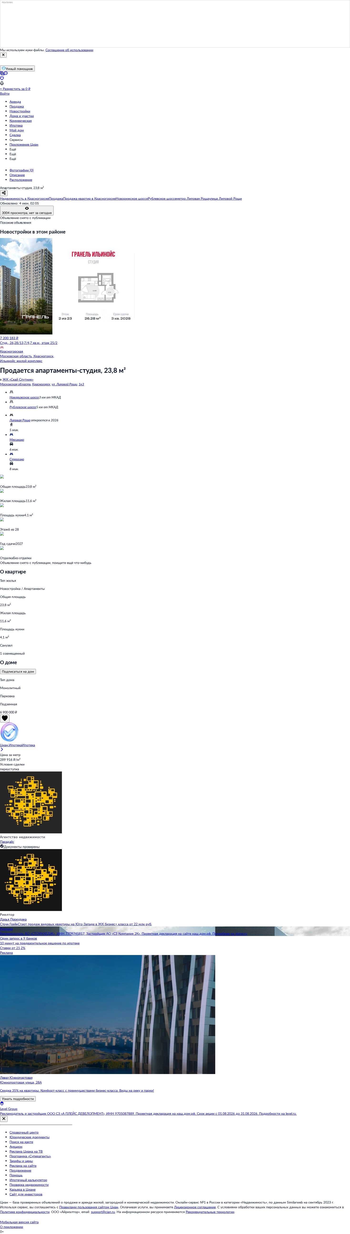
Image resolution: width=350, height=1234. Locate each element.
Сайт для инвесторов (26, 1194)
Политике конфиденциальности (25, 1211)
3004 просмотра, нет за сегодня (27, 212)
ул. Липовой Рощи (64, 384)
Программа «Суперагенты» (30, 1156)
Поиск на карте (21, 1141)
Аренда (15, 101)
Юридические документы (30, 1137)
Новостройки (20, 111)
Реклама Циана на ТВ (26, 1151)
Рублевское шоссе (23, 407)
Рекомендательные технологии (210, 1211)
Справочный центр (24, 1132)
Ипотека (16, 125)
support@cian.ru (103, 1211)
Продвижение (20, 1170)
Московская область (15, 384)
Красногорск (41, 384)
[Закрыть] (3, 55)
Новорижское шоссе (24, 397)
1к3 (81, 384)
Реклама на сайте (23, 1165)
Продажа (17, 106)
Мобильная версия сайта (19, 1222)
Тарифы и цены (21, 1161)
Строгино (17, 459)
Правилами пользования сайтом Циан (88, 1207)
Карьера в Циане (22, 1189)
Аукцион (16, 1146)
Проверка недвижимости (29, 1184)
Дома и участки (22, 116)
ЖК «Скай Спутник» (18, 379)
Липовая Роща (20, 420)
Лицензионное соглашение (195, 1207)
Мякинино (17, 439)
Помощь (16, 1175)
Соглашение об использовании (69, 50)
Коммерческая (21, 120)
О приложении (11, 1226)
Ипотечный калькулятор (28, 1180)
